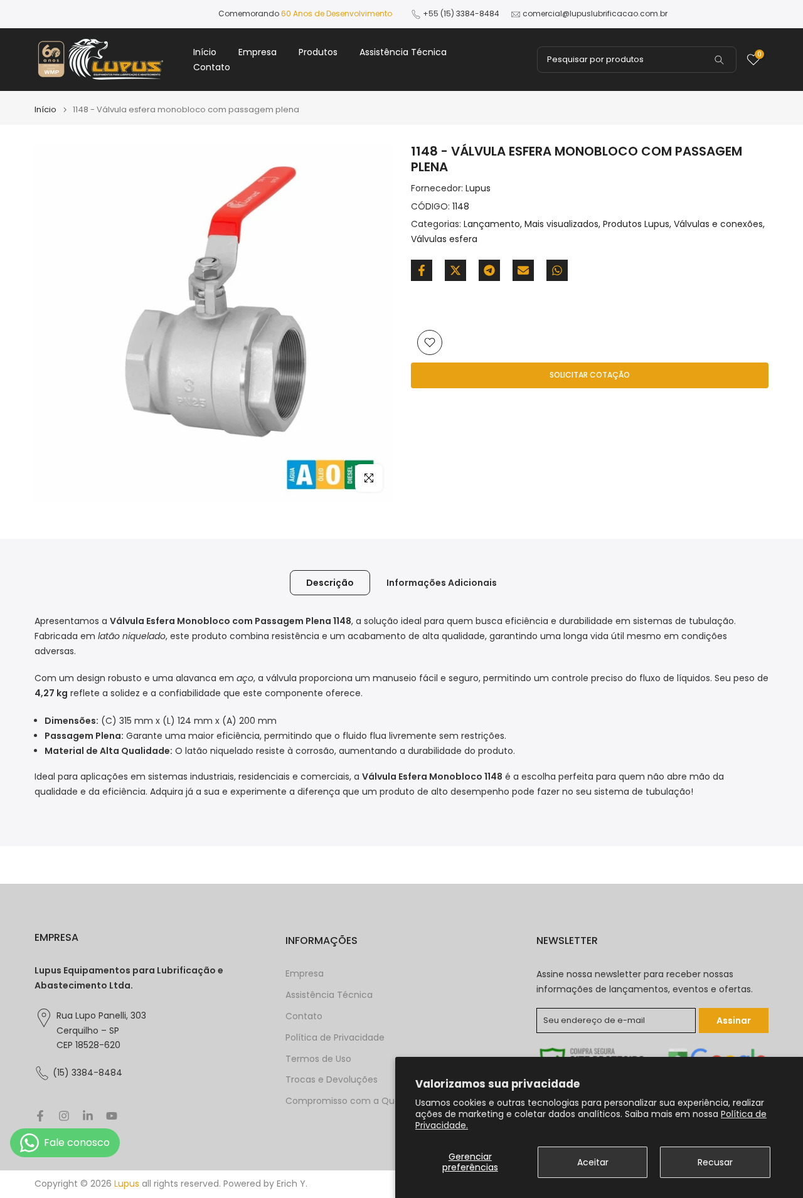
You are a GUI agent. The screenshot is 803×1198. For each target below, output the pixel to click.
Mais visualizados (561, 224)
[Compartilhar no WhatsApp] (557, 270)
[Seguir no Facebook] (40, 1115)
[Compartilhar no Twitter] (455, 270)
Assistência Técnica (403, 52)
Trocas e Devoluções (331, 1080)
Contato (211, 67)
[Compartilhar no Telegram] (489, 270)
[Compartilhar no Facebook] (421, 270)
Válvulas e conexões (718, 224)
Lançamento (492, 224)
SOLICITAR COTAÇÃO (590, 374)
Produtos (318, 52)
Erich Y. (292, 1184)
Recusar (715, 1162)
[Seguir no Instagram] (64, 1115)
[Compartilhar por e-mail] (523, 270)
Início (204, 52)
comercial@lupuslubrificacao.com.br (595, 13)
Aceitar (593, 1162)
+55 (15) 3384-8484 (461, 13)
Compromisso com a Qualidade (356, 1101)
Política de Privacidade (335, 1038)
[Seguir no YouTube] (111, 1115)
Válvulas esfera (444, 239)
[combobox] (637, 59)
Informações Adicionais (441, 582)
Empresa (257, 52)
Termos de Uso (318, 1059)
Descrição (330, 582)
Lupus (478, 188)
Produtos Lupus (636, 224)
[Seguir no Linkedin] (87, 1115)
